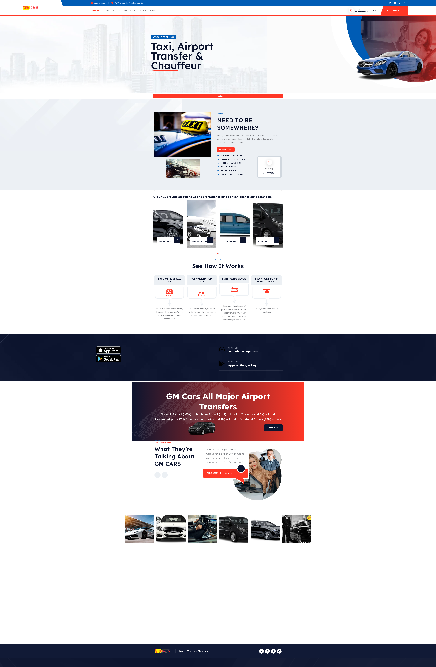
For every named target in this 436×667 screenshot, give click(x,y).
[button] (154, 190)
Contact (153, 10)
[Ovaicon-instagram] (404, 3)
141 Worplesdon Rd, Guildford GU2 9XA (128, 3)
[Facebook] (395, 3)
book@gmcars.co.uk (101, 3)
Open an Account (112, 10)
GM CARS (96, 10)
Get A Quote (129, 10)
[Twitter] (390, 3)
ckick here (233, 348)
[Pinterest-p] (399, 3)
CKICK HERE (233, 362)
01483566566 (361, 11)
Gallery (143, 10)
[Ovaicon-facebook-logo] (267, 651)
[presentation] (157, 475)
